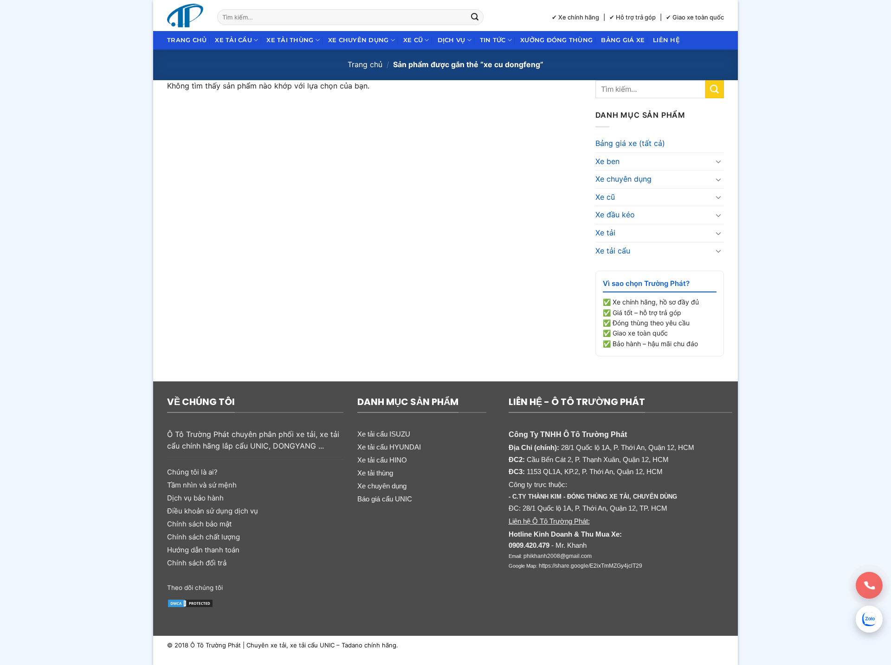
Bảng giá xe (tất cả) (630, 143)
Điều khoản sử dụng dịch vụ (212, 511)
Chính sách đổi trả (196, 562)
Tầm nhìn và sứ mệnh (202, 485)
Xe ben (607, 161)
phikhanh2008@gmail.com (557, 556)
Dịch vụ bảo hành (195, 498)
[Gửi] (475, 17)
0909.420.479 (529, 545)
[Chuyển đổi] (718, 161)
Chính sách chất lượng (203, 536)
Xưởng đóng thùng (556, 40)
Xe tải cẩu (233, 40)
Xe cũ (413, 40)
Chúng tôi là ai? (192, 472)
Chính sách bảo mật (199, 523)
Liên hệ (666, 40)
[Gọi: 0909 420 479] (869, 585)
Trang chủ (187, 40)
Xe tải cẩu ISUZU (383, 434)
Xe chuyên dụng (358, 40)
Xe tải (605, 232)
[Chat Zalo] (869, 619)
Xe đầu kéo (615, 214)
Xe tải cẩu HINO (382, 460)
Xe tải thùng (289, 40)
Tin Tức (493, 40)
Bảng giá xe (623, 40)
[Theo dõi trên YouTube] (302, 586)
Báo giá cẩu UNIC (384, 499)
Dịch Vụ (451, 40)
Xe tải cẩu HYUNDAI (389, 447)
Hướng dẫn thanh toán (203, 549)
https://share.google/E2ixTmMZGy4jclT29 (590, 566)
